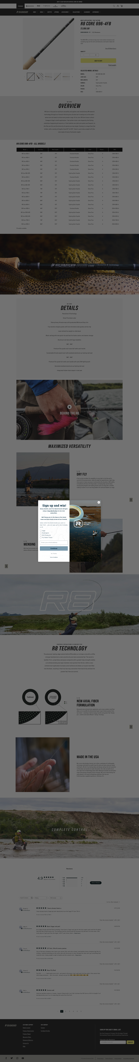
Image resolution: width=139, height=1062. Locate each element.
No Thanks (54, 553)
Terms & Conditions (54, 557)
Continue (53, 548)
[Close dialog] (98, 502)
